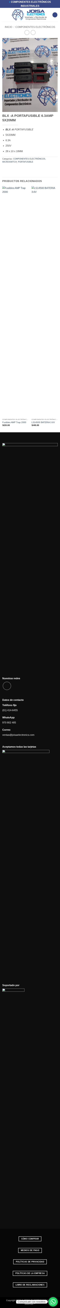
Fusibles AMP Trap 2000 (14, 422)
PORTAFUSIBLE (25, 162)
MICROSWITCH (9, 162)
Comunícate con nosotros (32, 1301)
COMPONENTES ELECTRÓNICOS (35, 27)
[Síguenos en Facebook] (7, 686)
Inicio (8, 27)
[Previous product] (33, 32)
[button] (4, 15)
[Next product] (26, 32)
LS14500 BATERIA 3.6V (43, 422)
